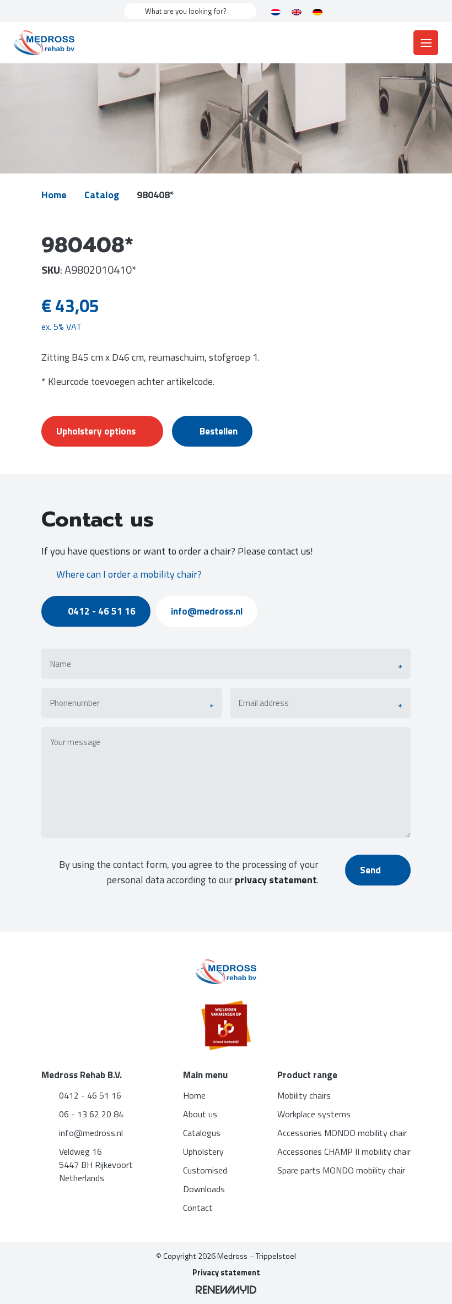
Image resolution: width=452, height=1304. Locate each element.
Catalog (101, 194)
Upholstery (203, 1151)
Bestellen (219, 431)
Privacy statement (226, 1273)
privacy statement (276, 879)
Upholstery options (96, 431)
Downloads (204, 1189)
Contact (198, 1207)
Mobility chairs (304, 1095)
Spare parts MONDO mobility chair (341, 1170)
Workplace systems (314, 1114)
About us (200, 1114)
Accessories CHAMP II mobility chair (344, 1151)
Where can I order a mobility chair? (129, 574)
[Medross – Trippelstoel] (44, 42)
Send (371, 870)
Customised (205, 1170)
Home (54, 194)
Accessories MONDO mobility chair (342, 1132)
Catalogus (201, 1132)
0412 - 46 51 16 (102, 611)
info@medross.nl (207, 611)
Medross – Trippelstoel (256, 1256)
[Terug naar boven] (430, 1282)
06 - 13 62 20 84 (91, 1114)
